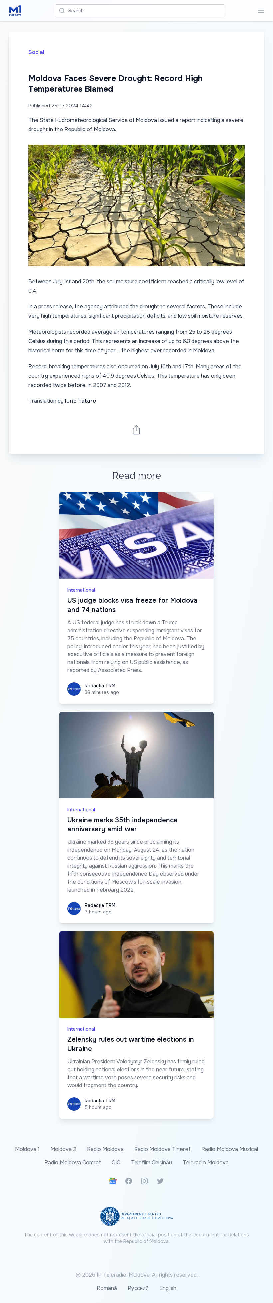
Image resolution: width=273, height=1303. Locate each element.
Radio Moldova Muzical (229, 1149)
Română (107, 1288)
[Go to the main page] (15, 10)
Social (36, 52)
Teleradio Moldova (206, 1162)
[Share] (136, 429)
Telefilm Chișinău (151, 1162)
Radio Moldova (105, 1149)
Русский (138, 1288)
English (167, 1288)
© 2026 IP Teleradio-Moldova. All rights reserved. (137, 1274)
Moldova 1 (27, 1149)
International (81, 590)
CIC (116, 1162)
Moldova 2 (63, 1149)
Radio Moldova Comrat (72, 1162)
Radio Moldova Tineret (162, 1149)
